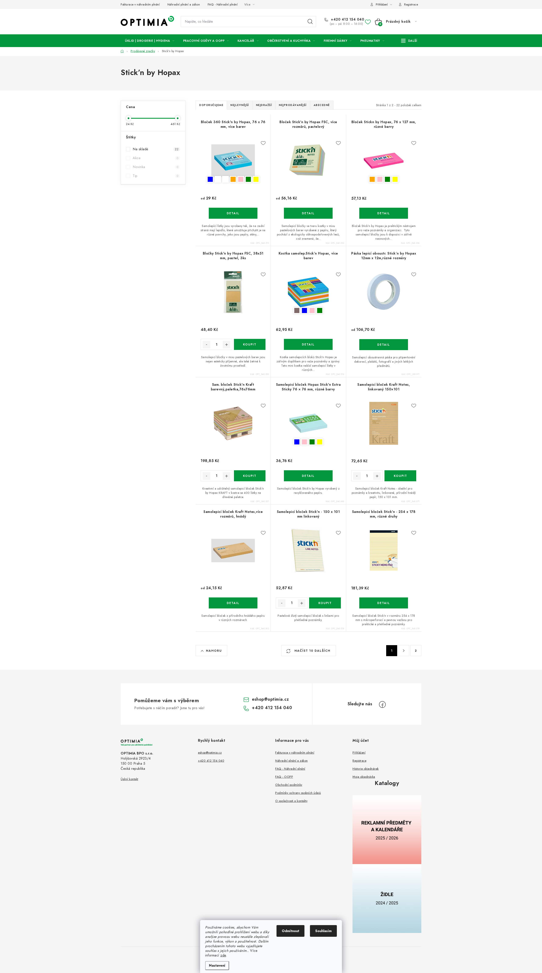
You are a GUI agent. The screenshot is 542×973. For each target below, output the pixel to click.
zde (223, 955)
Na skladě (155, 149)
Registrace (411, 4)
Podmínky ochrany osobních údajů (298, 793)
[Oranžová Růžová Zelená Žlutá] (383, 161)
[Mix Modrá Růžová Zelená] (308, 292)
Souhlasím (323, 930)
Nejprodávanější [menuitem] (293, 105)
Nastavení (217, 965)
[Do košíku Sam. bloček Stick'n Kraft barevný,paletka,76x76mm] (249, 475)
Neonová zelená (225, 179)
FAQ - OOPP (284, 777)
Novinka (155, 166)
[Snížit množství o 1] (206, 344)
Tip (155, 175)
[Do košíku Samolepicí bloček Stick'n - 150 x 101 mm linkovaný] (325, 602)
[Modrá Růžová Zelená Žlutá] (308, 423)
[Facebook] (382, 704)
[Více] (409, 40)
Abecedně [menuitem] (322, 105)
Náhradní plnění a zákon (183, 4)
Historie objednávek (366, 769)
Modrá (210, 179)
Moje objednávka (364, 777)
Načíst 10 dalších (311, 651)
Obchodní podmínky (288, 785)
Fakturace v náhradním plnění (140, 4)
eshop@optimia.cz (270, 699)
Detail (233, 213)
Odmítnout (290, 930)
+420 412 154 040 (347, 19)
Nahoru (214, 651)
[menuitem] (150, 40)
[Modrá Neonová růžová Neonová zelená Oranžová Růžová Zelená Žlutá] (233, 160)
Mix (296, 310)
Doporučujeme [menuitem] (211, 105)
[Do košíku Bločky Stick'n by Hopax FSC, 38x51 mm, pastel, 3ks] (249, 344)
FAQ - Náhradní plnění (223, 4)
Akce (155, 158)
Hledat (310, 21)
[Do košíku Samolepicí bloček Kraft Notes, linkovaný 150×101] (400, 475)
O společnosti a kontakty (291, 801)
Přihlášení (359, 752)
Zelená (248, 179)
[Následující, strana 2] (403, 650)
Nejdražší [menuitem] (264, 105)
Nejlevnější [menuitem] (239, 105)
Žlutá (256, 179)
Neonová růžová (217, 179)
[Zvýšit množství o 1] (226, 344)
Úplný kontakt (129, 779)
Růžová (240, 179)
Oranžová (233, 179)
